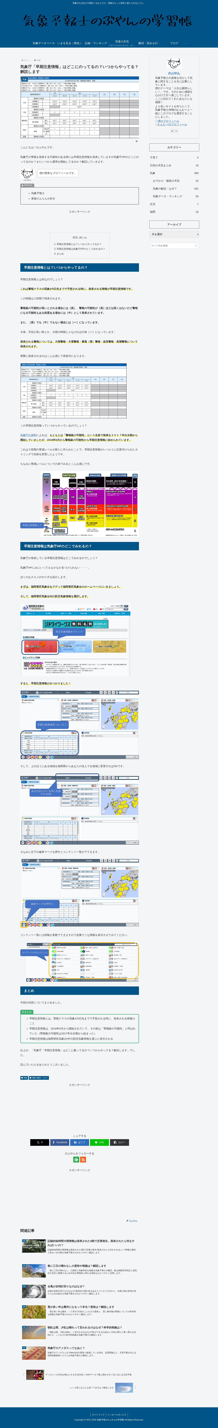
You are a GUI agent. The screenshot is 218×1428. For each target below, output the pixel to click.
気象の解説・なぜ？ (40, 1078)
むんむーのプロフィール (172, 124)
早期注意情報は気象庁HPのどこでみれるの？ (81, 248)
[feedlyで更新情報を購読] (76, 1160)
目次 (75, 237)
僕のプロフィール (168, 121)
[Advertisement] (79, 220)
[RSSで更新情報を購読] (83, 1160)
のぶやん (174, 73)
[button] (119, 1142)
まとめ (60, 253)
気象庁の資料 (28, 435)
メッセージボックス (117, 1415)
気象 (25, 1078)
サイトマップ (98, 1415)
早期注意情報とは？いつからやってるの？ (79, 244)
